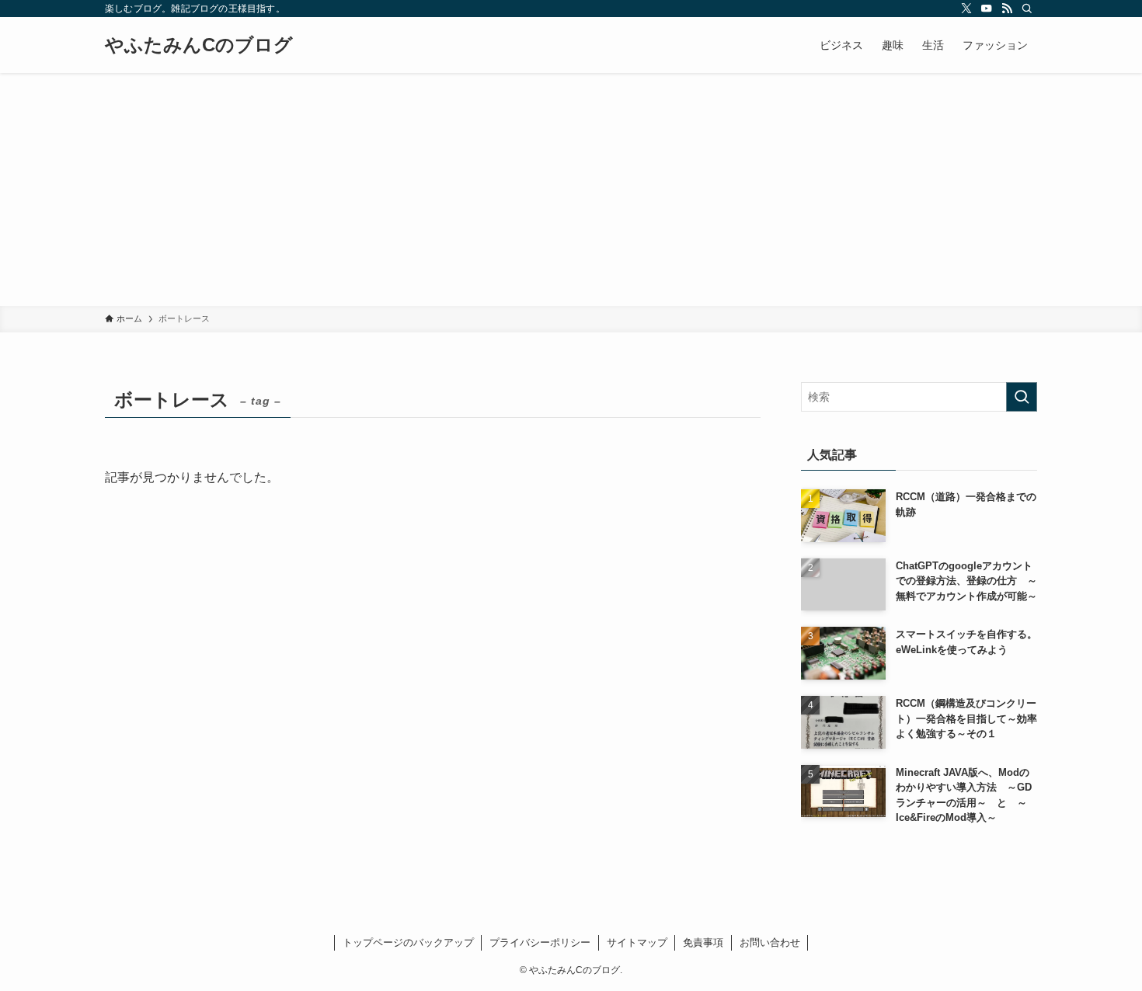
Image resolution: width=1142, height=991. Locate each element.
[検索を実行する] (1021, 397)
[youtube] (987, 8)
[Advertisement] (571, 189)
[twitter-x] (966, 8)
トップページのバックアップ (408, 942)
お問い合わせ (770, 942)
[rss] (1007, 8)
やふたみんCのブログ (199, 45)
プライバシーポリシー (539, 942)
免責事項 (703, 942)
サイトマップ (637, 942)
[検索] (1027, 8)
